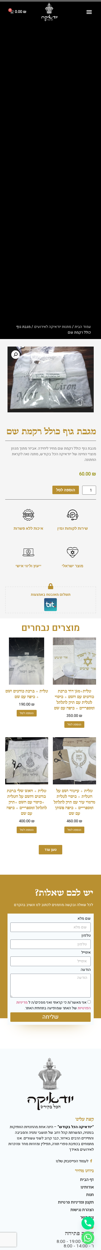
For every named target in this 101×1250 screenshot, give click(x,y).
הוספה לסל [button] (74, 724)
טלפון (86, 936)
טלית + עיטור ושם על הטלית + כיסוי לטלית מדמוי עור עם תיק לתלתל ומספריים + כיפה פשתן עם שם (74, 802)
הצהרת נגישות (82, 1209)
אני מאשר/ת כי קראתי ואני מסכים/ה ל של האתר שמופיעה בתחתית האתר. (53, 1005)
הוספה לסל (65, 490)
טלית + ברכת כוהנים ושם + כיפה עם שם (26, 693)
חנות (90, 1194)
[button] (89, 12)
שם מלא (84, 919)
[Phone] (88, 1223)
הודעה (86, 970)
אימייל (86, 953)
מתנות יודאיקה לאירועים (52, 327)
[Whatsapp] (88, 1237)
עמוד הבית (83, 327)
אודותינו (87, 1187)
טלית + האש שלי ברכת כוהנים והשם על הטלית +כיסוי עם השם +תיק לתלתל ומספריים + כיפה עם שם (27, 802)
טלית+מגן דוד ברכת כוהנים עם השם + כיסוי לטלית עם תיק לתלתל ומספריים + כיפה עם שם (74, 699)
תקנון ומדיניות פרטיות (76, 1202)
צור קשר (87, 1217)
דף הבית (87, 1179)
